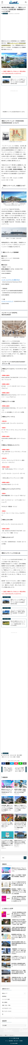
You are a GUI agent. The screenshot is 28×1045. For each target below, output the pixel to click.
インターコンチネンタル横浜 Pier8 (10, 280)
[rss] (16, 1038)
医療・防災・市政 (6, 1005)
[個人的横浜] (14, 2)
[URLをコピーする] (25, 763)
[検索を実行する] (25, 857)
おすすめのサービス (6, 1008)
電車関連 (4, 996)
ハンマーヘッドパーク (7, 301)
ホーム (6, 1040)
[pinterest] (14, 1038)
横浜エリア (4, 993)
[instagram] (13, 1038)
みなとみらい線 (6, 755)
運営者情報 (11, 1040)
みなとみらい (5, 13)
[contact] (18, 1038)
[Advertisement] (14, 25)
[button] (3, 763)
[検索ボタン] (26, 2)
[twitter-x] (11, 1038)
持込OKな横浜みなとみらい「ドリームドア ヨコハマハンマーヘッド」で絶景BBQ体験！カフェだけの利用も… (18, 623)
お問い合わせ (16, 1040)
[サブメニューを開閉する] (25, 993)
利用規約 (21, 1040)
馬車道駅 (18, 756)
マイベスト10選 (5, 999)
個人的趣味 (4, 1002)
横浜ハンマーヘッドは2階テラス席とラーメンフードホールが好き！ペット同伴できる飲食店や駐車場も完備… (18, 81)
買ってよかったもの (6, 1011)
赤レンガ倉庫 (12, 756)
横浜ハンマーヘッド (5, 756)
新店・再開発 (19, 755)
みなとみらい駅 (13, 755)
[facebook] (10, 1038)
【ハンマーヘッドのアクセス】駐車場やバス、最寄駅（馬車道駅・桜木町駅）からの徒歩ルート (18, 612)
